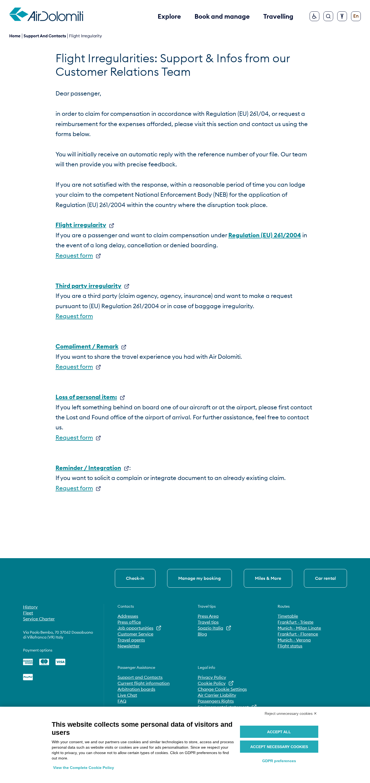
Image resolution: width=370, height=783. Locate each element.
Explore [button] (169, 16)
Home (15, 35)
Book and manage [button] (222, 16)
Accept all (279, 732)
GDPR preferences (279, 761)
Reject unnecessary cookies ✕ (291, 713)
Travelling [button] (278, 16)
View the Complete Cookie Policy (83, 767)
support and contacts (45, 35)
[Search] (328, 16)
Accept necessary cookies (279, 747)
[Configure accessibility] (342, 16)
